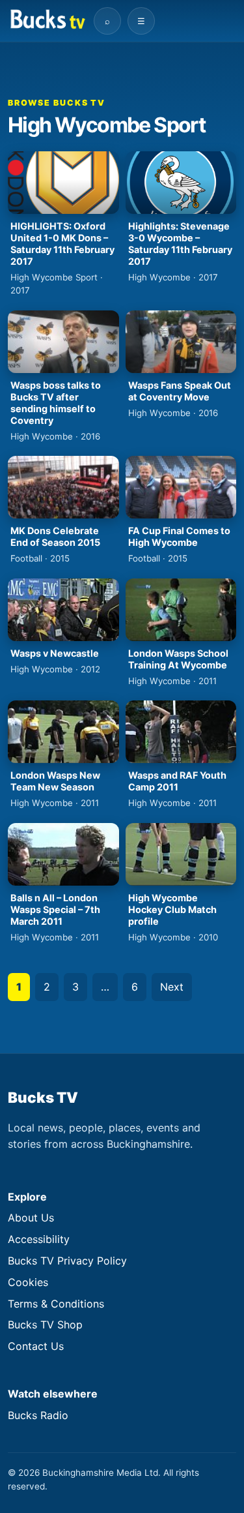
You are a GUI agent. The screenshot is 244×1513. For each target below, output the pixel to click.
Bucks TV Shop (45, 1324)
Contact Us (36, 1346)
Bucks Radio (38, 1415)
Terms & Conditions (56, 1303)
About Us (31, 1217)
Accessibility (39, 1239)
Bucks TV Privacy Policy (67, 1260)
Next (171, 986)
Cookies (28, 1282)
